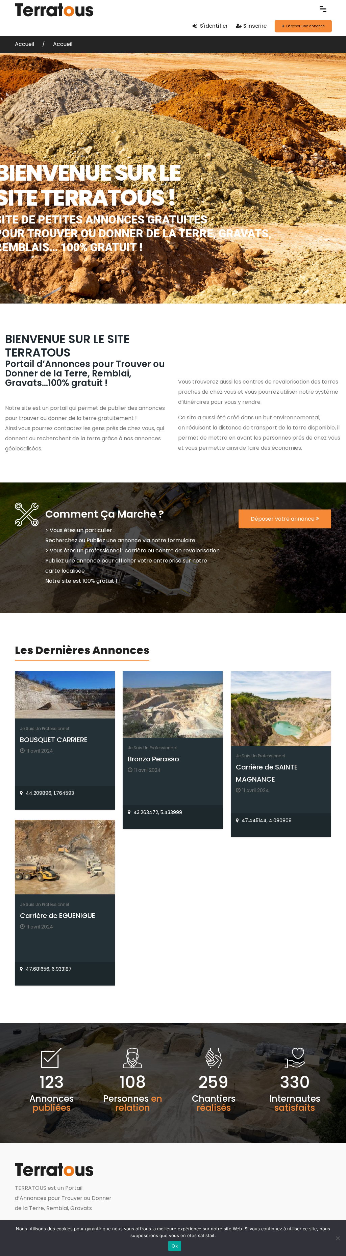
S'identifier (213, 25)
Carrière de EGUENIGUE (57, 915)
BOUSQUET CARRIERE (54, 739)
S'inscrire (255, 25)
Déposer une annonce (305, 26)
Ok (175, 1246)
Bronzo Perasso (153, 759)
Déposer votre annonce (283, 519)
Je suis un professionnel (44, 728)
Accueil (25, 44)
